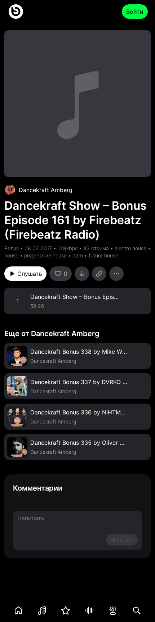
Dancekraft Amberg (45, 189)
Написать (121, 539)
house (11, 255)
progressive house (45, 255)
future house (103, 255)
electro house (130, 248)
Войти (134, 11)
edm (77, 255)
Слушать (29, 273)
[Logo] (16, 11)
